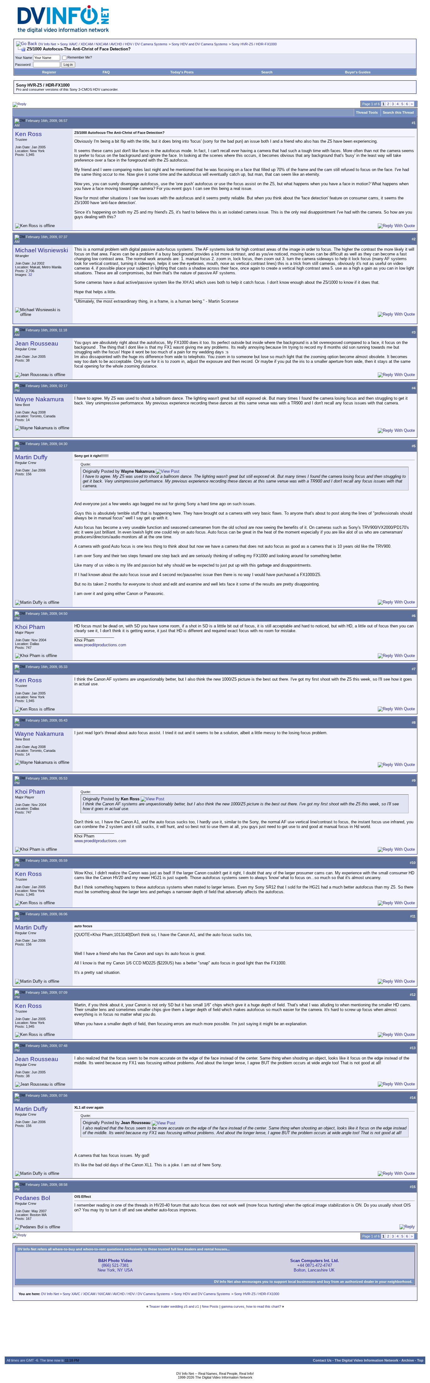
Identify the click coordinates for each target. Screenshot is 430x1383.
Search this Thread (398, 112)
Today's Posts (182, 72)
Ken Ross (28, 134)
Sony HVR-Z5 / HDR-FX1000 (254, 44)
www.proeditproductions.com (100, 645)
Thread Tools (367, 112)
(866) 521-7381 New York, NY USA (115, 1265)
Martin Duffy (31, 457)
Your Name (23, 58)
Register (49, 72)
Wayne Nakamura (39, 399)
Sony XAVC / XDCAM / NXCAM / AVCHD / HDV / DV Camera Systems (113, 44)
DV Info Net (47, 44)
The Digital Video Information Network (366, 1360)
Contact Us (322, 1360)
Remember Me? (79, 57)
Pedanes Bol (32, 1198)
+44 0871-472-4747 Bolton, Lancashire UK (314, 1265)
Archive (407, 1360)
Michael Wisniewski (41, 250)
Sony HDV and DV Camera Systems (200, 44)
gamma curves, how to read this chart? (251, 1306)
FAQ (106, 72)
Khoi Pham (30, 627)
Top (420, 1360)
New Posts (210, 1306)
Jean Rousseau (36, 343)
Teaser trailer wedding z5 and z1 (174, 1306)
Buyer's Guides (358, 72)
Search (267, 72)
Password (23, 64)
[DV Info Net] (63, 31)
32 (30, 275)
